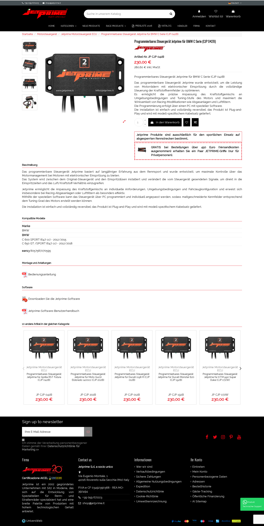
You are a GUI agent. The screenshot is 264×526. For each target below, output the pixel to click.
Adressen (198, 481)
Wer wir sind (144, 466)
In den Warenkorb (168, 122)
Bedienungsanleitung (42, 274)
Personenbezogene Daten (209, 476)
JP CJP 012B (132, 394)
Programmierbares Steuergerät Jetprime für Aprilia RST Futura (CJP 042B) (44, 377)
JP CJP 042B (44, 394)
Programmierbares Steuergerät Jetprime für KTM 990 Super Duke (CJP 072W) (220, 377)
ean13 (26, 250)
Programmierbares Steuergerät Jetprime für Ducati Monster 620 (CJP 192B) (176, 377)
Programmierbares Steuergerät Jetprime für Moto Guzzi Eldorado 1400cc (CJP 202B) (88, 377)
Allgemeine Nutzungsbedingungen (159, 481)
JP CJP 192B (176, 394)
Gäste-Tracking (202, 491)
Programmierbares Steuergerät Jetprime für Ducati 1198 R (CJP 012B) (132, 377)
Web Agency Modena (57, 520)
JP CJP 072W (220, 394)
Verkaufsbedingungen (150, 471)
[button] (68, 26)
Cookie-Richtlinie (147, 496)
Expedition (143, 486)
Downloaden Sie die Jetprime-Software (54, 298)
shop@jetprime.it (53, 3)
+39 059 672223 (32, 3)
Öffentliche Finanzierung (208, 496)
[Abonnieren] (88, 432)
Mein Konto (199, 471)
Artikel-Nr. (140, 56)
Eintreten (198, 466)
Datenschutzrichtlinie (150, 491)
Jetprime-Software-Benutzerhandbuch (53, 310)
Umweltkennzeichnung (151, 501)
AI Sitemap (199, 501)
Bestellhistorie (201, 486)
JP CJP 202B (88, 394)
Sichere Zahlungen (148, 476)
